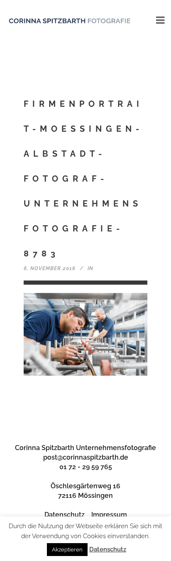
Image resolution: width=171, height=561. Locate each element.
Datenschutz (64, 515)
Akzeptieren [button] (67, 549)
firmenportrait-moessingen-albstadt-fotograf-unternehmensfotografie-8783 (83, 178)
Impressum (109, 515)
